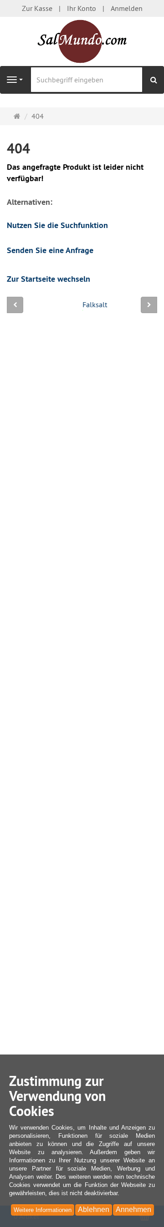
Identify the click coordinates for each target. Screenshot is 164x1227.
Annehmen (133, 1209)
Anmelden (127, 8)
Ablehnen (93, 1209)
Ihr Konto (81, 8)
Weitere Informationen (43, 1210)
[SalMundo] (82, 41)
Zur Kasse (37, 8)
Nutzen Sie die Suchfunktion (57, 225)
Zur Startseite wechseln (48, 279)
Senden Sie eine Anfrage (50, 250)
